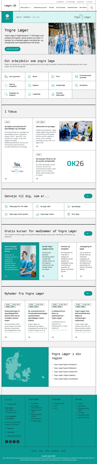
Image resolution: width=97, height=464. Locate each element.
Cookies (63, 450)
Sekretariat (10, 432)
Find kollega (71, 2)
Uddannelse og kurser (40, 7)
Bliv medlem (83, 7)
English (47, 450)
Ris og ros (34, 450)
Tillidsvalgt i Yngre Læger (36, 411)
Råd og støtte (24, 7)
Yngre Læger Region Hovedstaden (66, 379)
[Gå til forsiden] (10, 5)
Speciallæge (81, 406)
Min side (81, 2)
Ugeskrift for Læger (84, 417)
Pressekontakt (11, 404)
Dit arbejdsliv (35, 403)
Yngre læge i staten (83, 415)
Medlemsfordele (72, 7)
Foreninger (26, 17)
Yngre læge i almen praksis (83, 409)
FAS (55, 408)
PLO (55, 406)
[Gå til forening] (82, 17)
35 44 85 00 (10, 418)
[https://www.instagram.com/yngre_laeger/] (10, 441)
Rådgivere (10, 428)
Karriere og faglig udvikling (36, 415)
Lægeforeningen (59, 403)
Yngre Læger (36, 17)
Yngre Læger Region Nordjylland (65, 364)
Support (41, 450)
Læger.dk (18, 17)
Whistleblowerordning (13, 436)
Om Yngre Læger (36, 421)
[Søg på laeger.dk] (91, 7)
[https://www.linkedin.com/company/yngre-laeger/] (17, 441)
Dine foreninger (60, 7)
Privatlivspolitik (55, 450)
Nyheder (51, 7)
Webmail (61, 2)
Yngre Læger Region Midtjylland (65, 368)
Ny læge (80, 403)
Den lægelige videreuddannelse (36, 407)
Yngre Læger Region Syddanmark (65, 372)
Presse (90, 2)
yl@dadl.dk (12, 416)
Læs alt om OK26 (13, 49)
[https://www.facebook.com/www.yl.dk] (6, 441)
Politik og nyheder (36, 418)
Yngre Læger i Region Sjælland (64, 375)
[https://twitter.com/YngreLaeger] (14, 441)
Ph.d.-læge (81, 412)
